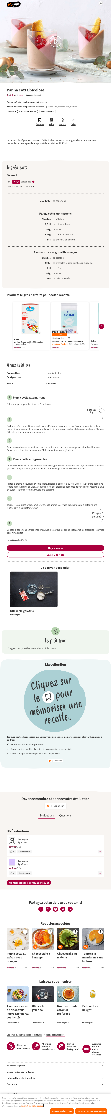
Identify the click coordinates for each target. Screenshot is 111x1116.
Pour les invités (47, 111)
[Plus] (100, 851)
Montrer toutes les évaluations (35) (29, 882)
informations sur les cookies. (32, 1105)
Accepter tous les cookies (62, 1111)
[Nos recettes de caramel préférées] (68, 1005)
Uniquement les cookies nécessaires (91, 1111)
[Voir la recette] (18, 949)
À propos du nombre (33, 182)
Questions (65, 815)
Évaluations (47, 815)
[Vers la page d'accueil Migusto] (14, 3)
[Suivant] (101, 326)
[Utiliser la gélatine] (43, 1005)
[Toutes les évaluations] (13, 95)
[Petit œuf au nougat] (93, 1005)
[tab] (55, 1065)
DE (8, 1093)
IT (19, 1093)
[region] (55, 1105)
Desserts (12, 111)
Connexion (58, 761)
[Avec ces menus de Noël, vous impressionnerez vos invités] (18, 1005)
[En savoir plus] (34, 612)
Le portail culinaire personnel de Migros (24, 1035)
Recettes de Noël (28, 111)
